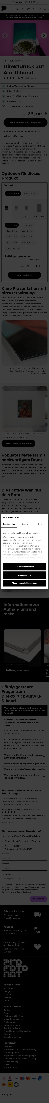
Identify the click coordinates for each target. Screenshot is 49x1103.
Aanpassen (23, 575)
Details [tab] (24, 524)
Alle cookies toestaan (24, 567)
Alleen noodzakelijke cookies (24, 583)
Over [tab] (40, 524)
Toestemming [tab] (9, 524)
